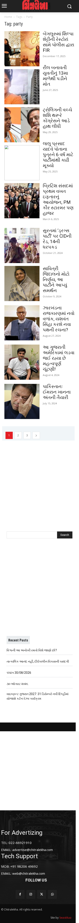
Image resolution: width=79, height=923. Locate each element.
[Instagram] (31, 894)
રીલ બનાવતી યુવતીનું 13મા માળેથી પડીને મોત (55, 76)
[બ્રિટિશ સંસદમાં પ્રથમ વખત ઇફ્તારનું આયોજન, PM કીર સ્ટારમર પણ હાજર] (22, 200)
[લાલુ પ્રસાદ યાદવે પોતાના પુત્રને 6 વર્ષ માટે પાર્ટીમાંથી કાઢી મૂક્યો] (22, 162)
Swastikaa (65, 917)
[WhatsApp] (52, 894)
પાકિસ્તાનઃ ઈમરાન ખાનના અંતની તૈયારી (57, 392)
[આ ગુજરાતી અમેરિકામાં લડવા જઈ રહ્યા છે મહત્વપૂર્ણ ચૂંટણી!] (22, 362)
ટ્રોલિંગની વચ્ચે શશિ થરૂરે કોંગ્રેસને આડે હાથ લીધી (57, 118)
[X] (41, 894)
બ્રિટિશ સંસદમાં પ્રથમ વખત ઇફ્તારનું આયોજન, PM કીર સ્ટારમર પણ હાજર (58, 199)
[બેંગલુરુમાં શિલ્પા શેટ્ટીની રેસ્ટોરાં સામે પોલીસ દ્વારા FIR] (22, 48)
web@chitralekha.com (28, 873)
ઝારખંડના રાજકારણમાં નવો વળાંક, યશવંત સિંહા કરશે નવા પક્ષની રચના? (58, 318)
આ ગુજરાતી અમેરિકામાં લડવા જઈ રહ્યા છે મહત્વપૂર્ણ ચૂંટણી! (58, 358)
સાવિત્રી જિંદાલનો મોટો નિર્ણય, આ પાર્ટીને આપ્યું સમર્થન (56, 279)
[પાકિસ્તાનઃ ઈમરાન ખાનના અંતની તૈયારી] (22, 401)
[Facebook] (20, 894)
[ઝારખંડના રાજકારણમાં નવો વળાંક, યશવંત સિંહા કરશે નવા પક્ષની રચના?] (22, 322)
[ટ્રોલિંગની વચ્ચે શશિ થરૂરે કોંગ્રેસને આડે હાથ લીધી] (22, 124)
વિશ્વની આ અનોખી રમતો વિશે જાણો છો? (32, 650)
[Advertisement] (39, 480)
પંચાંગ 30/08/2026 (19, 672)
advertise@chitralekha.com (32, 849)
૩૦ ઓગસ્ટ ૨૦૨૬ (17, 684)
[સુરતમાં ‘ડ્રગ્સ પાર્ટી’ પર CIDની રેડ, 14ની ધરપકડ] (22, 245)
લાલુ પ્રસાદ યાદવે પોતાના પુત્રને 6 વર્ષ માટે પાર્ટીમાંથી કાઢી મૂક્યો (58, 154)
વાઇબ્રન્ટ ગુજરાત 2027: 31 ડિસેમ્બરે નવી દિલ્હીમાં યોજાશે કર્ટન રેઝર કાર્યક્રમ (37, 696)
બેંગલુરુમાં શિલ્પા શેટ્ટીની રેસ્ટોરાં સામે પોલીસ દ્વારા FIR (58, 42)
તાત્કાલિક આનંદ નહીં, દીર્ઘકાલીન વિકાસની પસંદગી (38, 661)
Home (8, 17)
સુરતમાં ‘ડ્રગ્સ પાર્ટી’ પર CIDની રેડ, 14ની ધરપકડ (57, 239)
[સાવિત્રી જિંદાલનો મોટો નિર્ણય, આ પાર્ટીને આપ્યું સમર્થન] (22, 283)
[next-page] (36, 435)
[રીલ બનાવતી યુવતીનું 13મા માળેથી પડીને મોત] (22, 86)
